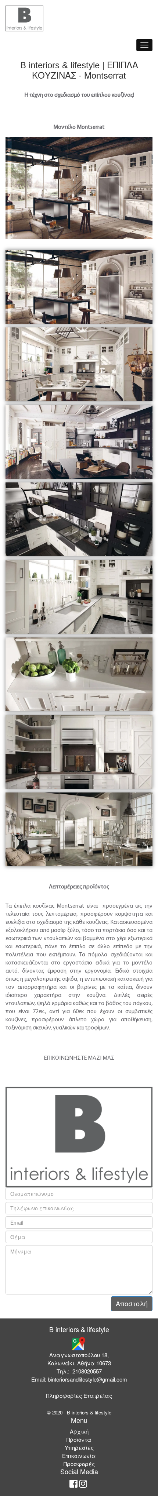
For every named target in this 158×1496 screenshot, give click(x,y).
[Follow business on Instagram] (83, 1485)
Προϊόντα (79, 1439)
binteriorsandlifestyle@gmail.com (87, 1379)
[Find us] (78, 1343)
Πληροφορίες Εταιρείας (79, 1395)
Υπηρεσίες (79, 1447)
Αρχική (79, 1431)
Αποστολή (132, 1303)
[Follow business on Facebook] (73, 1485)
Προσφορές (79, 1464)
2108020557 (87, 1371)
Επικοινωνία (79, 1455)
